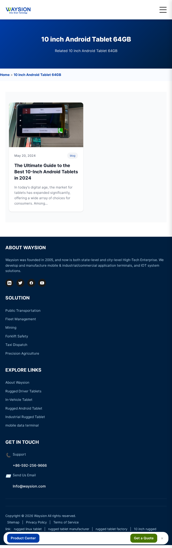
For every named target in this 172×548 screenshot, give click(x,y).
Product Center (23, 538)
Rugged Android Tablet (23, 408)
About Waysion (17, 382)
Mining (10, 327)
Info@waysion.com (29, 486)
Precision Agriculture (22, 353)
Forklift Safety (16, 336)
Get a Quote (144, 538)
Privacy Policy (36, 522)
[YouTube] (42, 283)
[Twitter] (20, 283)
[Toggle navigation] (163, 10)
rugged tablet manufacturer (68, 529)
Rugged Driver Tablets (23, 391)
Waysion (40, 516)
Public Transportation (23, 310)
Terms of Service (66, 522)
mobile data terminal (22, 425)
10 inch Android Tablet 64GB (37, 75)
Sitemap (13, 522)
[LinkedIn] (9, 283)
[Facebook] (31, 283)
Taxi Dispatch (16, 345)
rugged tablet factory (111, 529)
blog (72, 155)
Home (5, 75)
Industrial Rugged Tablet (25, 417)
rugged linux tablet (28, 529)
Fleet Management (20, 319)
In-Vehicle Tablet (18, 399)
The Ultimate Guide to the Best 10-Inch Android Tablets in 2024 (46, 172)
